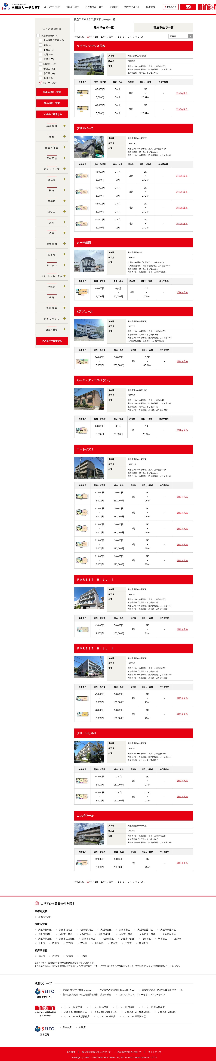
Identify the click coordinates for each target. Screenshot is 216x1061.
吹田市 (55, 943)
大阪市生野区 (65, 934)
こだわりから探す (94, 7)
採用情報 (150, 7)
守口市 (69, 943)
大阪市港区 (124, 929)
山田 (48, 78)
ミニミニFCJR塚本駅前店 (137, 1012)
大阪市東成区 (45, 934)
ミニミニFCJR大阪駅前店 (76, 1016)
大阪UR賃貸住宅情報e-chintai (77, 990)
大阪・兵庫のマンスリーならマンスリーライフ (142, 994)
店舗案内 (113, 7)
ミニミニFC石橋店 (125, 1007)
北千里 (49, 83)
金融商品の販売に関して (129, 1052)
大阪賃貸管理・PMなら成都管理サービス (162, 990)
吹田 (48, 54)
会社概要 (71, 1052)
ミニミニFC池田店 (99, 1007)
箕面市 (114, 943)
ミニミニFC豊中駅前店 (153, 1007)
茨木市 (83, 943)
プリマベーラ (85, 128)
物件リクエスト (132, 7)
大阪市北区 (108, 938)
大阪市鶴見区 (45, 938)
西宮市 (55, 956)
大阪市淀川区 (169, 934)
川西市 (83, 956)
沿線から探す (72, 7)
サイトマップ (154, 1052)
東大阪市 (143, 943)
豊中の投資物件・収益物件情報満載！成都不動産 (87, 994)
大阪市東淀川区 (168, 929)
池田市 (41, 943)
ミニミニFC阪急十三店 (105, 1012)
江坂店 (82, 1027)
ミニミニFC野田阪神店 (134, 1016)
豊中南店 (67, 1027)
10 (142, 37)
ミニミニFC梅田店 (167, 1012)
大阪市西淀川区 (145, 929)
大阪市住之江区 (66, 938)
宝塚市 (69, 956)
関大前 (49, 64)
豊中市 (177, 938)
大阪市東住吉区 (147, 934)
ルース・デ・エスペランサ (94, 380)
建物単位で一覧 (104, 27)
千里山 (49, 68)
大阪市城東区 (104, 934)
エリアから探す (52, 7)
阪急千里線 (49, 35)
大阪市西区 (105, 929)
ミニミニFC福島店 (106, 1016)
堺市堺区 (146, 938)
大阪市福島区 (65, 929)
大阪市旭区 (85, 934)
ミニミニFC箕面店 (73, 1007)
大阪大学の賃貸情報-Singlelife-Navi (116, 990)
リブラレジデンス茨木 (91, 46)
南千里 (49, 73)
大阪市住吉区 (125, 934)
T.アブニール (85, 311)
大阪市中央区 (127, 938)
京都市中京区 (45, 917)
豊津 (48, 59)
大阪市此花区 (86, 929)
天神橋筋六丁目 (53, 40)
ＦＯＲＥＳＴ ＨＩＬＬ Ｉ (95, 648)
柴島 (47, 45)
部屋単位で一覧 (163, 27)
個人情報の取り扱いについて (96, 1052)
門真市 (128, 943)
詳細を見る (182, 93)
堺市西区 (162, 938)
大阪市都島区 (45, 929)
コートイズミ (85, 449)
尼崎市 (41, 956)
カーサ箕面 (84, 242)
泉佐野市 (99, 943)
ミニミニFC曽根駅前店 (75, 1012)
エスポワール (85, 815)
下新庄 (48, 49)
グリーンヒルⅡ (87, 733)
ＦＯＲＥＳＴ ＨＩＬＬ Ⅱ (95, 579)
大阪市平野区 (88, 938)
